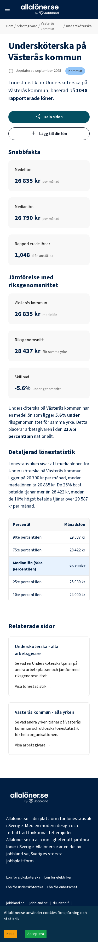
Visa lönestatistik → (33, 686)
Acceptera (35, 934)
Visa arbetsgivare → (32, 745)
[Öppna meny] (7, 9)
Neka (10, 934)
